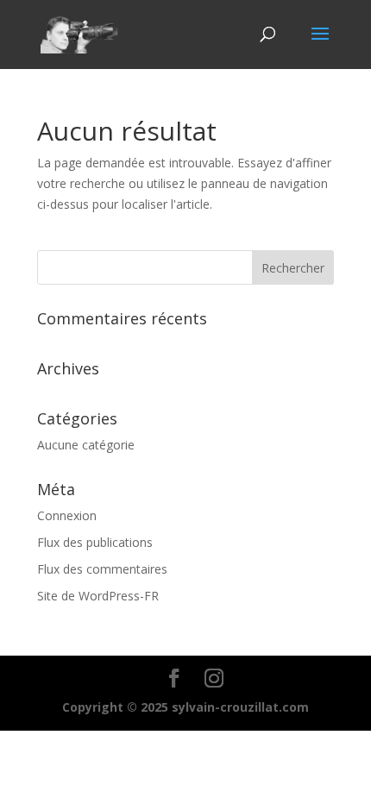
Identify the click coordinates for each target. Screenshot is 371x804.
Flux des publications (95, 542)
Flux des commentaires (102, 569)
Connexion (67, 515)
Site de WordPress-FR (98, 595)
